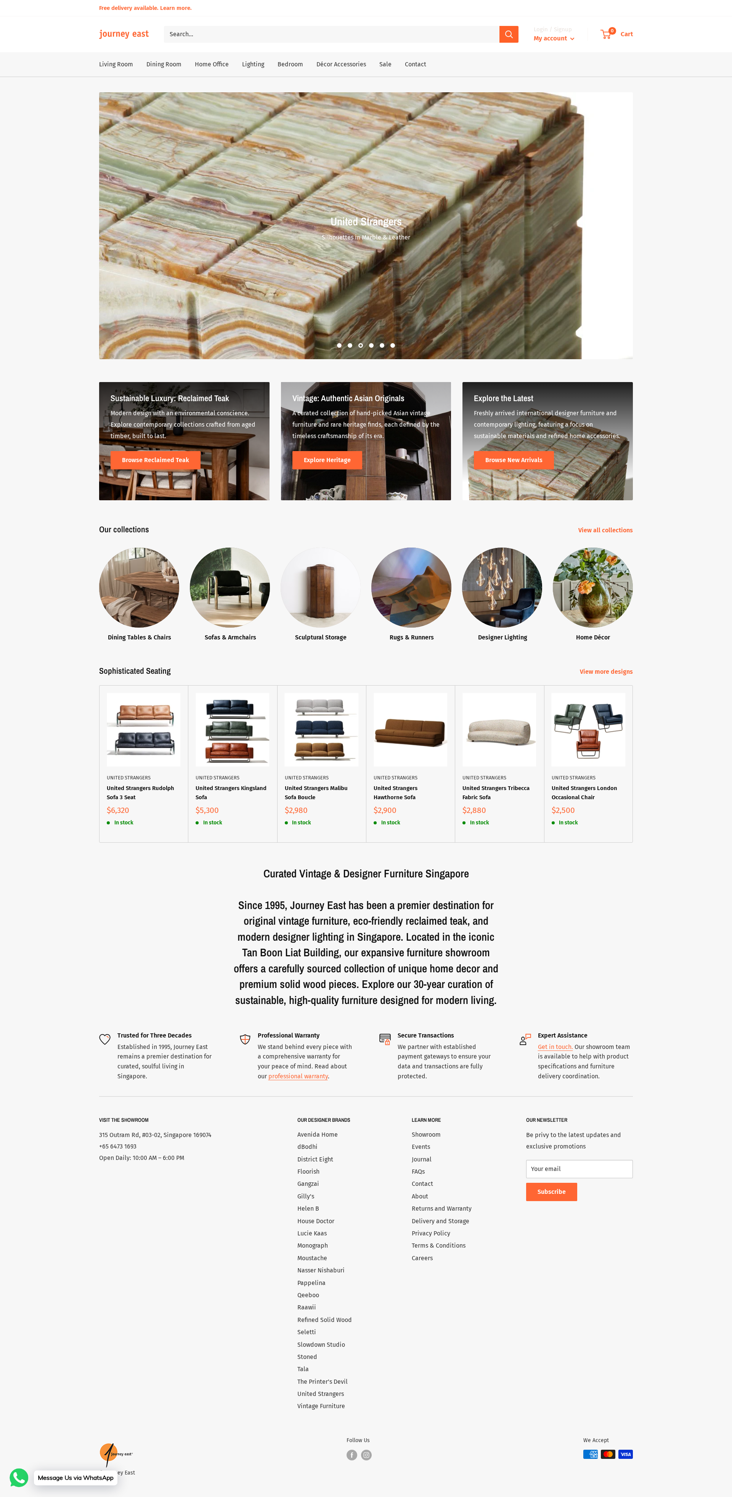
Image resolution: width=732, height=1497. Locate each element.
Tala (303, 1369)
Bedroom (290, 64)
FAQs (418, 1171)
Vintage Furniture (321, 1406)
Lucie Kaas (312, 1233)
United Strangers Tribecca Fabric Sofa (496, 792)
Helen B (308, 1208)
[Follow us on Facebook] (352, 1455)
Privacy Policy (431, 1233)
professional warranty (298, 1076)
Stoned (307, 1356)
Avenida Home (317, 1134)
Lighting (253, 64)
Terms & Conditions (439, 1245)
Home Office (212, 64)
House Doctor (315, 1221)
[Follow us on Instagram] (366, 1455)
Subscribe (552, 1191)
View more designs (607, 671)
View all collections (606, 530)
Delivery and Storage (440, 1221)
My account (551, 38)
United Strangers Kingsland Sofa (231, 792)
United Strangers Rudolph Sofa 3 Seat (140, 792)
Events (421, 1146)
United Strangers (129, 778)
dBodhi (307, 1146)
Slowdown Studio (321, 1344)
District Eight (315, 1159)
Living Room (116, 64)
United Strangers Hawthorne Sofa (395, 792)
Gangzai (308, 1183)
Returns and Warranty (442, 1208)
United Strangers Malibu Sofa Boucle (316, 792)
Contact (415, 64)
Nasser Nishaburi (321, 1270)
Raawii (306, 1307)
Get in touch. (555, 1046)
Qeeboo (308, 1295)
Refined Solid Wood (324, 1320)
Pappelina (311, 1283)
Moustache (312, 1258)
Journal (422, 1159)
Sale (385, 64)
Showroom (426, 1134)
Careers (422, 1258)
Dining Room (163, 64)
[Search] (508, 34)
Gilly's (305, 1196)
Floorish (308, 1171)
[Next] (633, 764)
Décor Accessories (341, 64)
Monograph (312, 1245)
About (420, 1196)
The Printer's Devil (322, 1381)
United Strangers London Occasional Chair (584, 792)
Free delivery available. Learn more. (145, 8)
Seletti (306, 1332)
